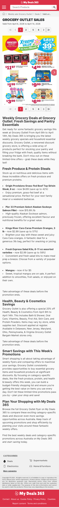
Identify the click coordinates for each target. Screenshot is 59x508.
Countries (52, 499)
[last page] (48, 30)
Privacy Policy (40, 499)
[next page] (43, 30)
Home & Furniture (42, 466)
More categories (10, 471)
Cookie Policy (26, 499)
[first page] (10, 30)
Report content (19, 503)
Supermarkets (40, 460)
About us (15, 499)
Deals (37, 14)
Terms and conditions (37, 503)
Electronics (12, 466)
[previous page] (15, 30)
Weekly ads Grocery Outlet (20, 14)
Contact (6, 499)
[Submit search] (54, 7)
